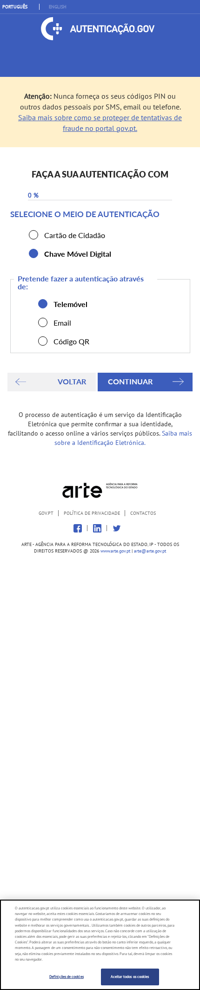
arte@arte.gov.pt (150, 551)
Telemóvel (42, 303)
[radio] (33, 234)
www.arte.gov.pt (115, 551)
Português (14, 7)
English (58, 7)
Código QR (42, 341)
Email (42, 322)
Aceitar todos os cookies (130, 976)
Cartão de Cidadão (33, 234)
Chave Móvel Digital (33, 253)
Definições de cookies (66, 976)
